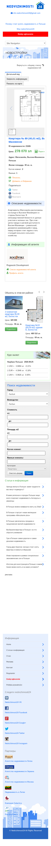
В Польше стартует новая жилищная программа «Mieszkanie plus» (21, 514)
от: (8, 413)
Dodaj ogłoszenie (25, 34)
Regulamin (10, 673)
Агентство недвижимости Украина (19, 771)
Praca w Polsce (11, 814)
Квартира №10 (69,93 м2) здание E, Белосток (34, 327)
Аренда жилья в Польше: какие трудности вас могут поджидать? (23, 488)
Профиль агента (16, 273)
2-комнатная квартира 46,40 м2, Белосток (12, 314)
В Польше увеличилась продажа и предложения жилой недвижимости (20, 522)
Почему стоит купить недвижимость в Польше (25, 24)
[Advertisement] (25, 601)
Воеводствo (12, 400)
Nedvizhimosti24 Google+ (15, 723)
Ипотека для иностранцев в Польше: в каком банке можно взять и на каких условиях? (24, 565)
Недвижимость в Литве (15, 792)
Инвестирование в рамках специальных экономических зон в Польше (22, 557)
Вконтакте (16, 197)
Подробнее (11, 329)
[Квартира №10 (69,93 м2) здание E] (34, 309)
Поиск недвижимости (39, 834)
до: (10, 421)
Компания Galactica (13, 803)
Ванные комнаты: (15, 458)
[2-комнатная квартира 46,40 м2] (14, 302)
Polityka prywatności (14, 685)
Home (8, 644)
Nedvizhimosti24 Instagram (16, 743)
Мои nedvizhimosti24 (25, 29)
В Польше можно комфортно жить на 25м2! (23, 507)
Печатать (16, 178)
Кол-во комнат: (14, 449)
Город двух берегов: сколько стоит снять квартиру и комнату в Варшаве (22, 548)
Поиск (28, 473)
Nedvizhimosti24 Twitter (15, 733)
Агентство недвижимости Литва (18, 761)
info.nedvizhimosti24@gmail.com (26, 13)
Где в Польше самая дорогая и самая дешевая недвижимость (21, 539)
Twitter (15, 190)
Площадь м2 (13, 429)
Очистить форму (15, 473)
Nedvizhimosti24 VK (13, 702)
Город (10, 390)
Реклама (9, 662)
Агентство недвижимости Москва (19, 782)
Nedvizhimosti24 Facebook (16, 712)
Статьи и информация (15, 650)
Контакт (9, 668)
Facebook (16, 193)
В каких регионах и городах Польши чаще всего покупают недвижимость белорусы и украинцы (23, 498)
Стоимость (12, 410)
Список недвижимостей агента (23, 269)
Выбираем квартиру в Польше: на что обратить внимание (21, 531)
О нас (8, 656)
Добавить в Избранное (22, 181)
